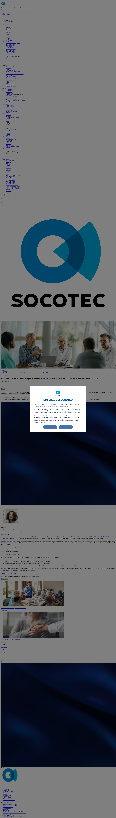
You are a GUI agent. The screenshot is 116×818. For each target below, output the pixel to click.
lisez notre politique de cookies (72, 412)
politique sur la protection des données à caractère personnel (52, 406)
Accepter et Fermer (65, 427)
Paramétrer (50, 427)
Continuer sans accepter (76, 387)
